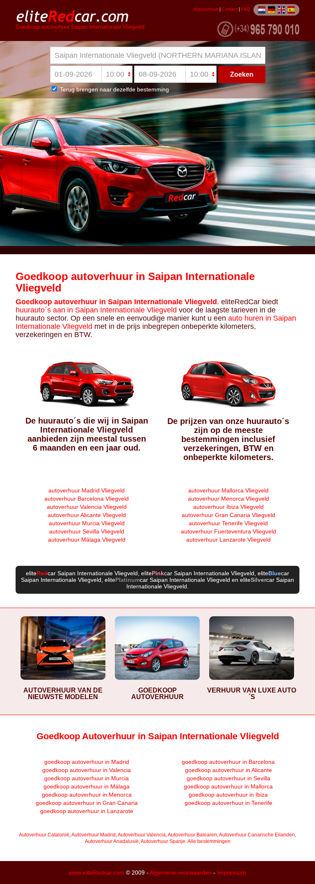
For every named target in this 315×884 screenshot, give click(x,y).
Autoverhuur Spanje (163, 841)
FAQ (245, 9)
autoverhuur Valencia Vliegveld (87, 507)
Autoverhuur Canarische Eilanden (257, 835)
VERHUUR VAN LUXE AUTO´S (251, 693)
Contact (229, 9)
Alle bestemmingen (209, 841)
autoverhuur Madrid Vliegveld (86, 490)
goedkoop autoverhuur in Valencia (86, 770)
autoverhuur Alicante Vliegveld (87, 515)
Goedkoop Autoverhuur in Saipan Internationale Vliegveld (158, 736)
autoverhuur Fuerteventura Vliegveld (228, 531)
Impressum (231, 872)
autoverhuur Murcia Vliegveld (87, 523)
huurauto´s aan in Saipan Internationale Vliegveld (96, 310)
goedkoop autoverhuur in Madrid (86, 762)
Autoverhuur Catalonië (44, 835)
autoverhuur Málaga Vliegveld (87, 539)
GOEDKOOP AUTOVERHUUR (157, 693)
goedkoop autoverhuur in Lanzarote (86, 811)
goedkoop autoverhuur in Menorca (87, 794)
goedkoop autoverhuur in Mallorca (228, 786)
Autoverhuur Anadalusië (112, 841)
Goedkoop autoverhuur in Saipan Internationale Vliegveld (135, 282)
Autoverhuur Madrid (93, 835)
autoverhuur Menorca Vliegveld (228, 498)
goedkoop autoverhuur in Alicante (228, 770)
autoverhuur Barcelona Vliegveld (86, 498)
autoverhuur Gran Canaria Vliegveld (228, 515)
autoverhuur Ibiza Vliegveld (228, 507)
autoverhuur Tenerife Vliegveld (228, 523)
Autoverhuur (206, 9)
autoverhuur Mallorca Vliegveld (228, 490)
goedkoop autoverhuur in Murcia (86, 778)
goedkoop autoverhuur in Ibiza (228, 794)
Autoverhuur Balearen (192, 835)
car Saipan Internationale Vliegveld (87, 573)
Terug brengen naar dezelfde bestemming (113, 89)
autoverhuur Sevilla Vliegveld (86, 531)
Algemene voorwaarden (181, 872)
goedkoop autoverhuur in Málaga (86, 786)
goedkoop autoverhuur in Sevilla (228, 778)
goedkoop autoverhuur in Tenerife (228, 803)
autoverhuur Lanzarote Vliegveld (228, 539)
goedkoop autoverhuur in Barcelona (228, 762)
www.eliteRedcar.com (96, 872)
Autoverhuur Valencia (142, 835)
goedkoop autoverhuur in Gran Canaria (87, 803)
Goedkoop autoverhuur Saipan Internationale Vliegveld (80, 27)
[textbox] (157, 55)
